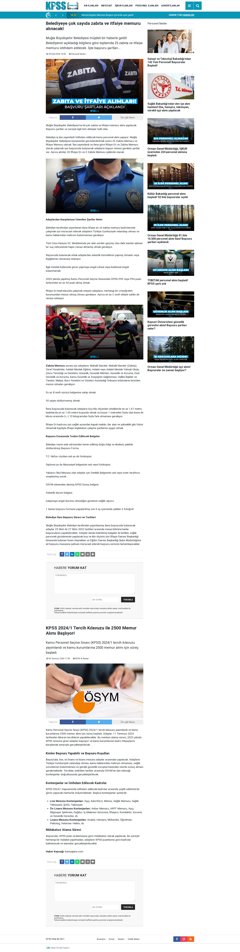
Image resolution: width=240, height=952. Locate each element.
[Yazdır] (87, 554)
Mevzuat (106, 5)
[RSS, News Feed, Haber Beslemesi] (190, 939)
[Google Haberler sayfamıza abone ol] (127, 117)
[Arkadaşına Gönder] (82, 554)
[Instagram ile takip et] (183, 939)
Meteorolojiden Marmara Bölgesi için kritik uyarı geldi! (107, 15)
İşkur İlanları (124, 5)
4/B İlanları (91, 5)
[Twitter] (67, 554)
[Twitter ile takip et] (99, 117)
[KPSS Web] (62, 5)
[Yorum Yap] (93, 554)
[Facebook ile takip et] (73, 117)
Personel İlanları (146, 5)
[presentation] (55, 15)
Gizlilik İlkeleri (134, 939)
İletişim (121, 939)
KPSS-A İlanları (82, 658)
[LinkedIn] (72, 554)
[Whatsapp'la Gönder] (77, 554)
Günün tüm (181, 15)
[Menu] (189, 5)
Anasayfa (101, 939)
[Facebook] (62, 554)
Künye (111, 939)
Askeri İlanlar (170, 5)
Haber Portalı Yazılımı (60, 948)
